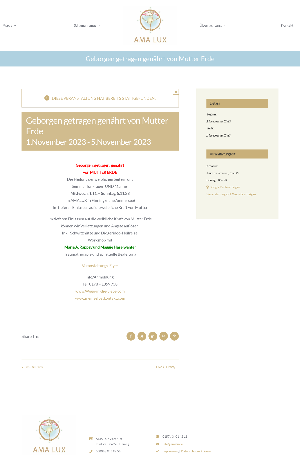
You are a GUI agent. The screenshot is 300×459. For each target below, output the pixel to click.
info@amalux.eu (173, 444)
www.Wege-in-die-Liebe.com (100, 291)
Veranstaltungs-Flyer (100, 265)
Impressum (170, 451)
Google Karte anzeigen (225, 187)
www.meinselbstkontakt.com (100, 298)
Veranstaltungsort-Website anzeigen (231, 194)
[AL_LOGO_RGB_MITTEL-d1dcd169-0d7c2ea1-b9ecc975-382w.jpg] (150, 7)
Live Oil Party (33, 367)
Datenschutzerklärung (196, 451)
